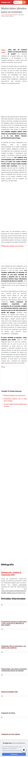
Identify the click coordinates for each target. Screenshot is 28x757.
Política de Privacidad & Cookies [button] (11, 750)
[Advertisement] (14, 33)
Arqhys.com (5, 2)
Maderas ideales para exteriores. (14, 395)
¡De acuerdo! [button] (14, 754)
